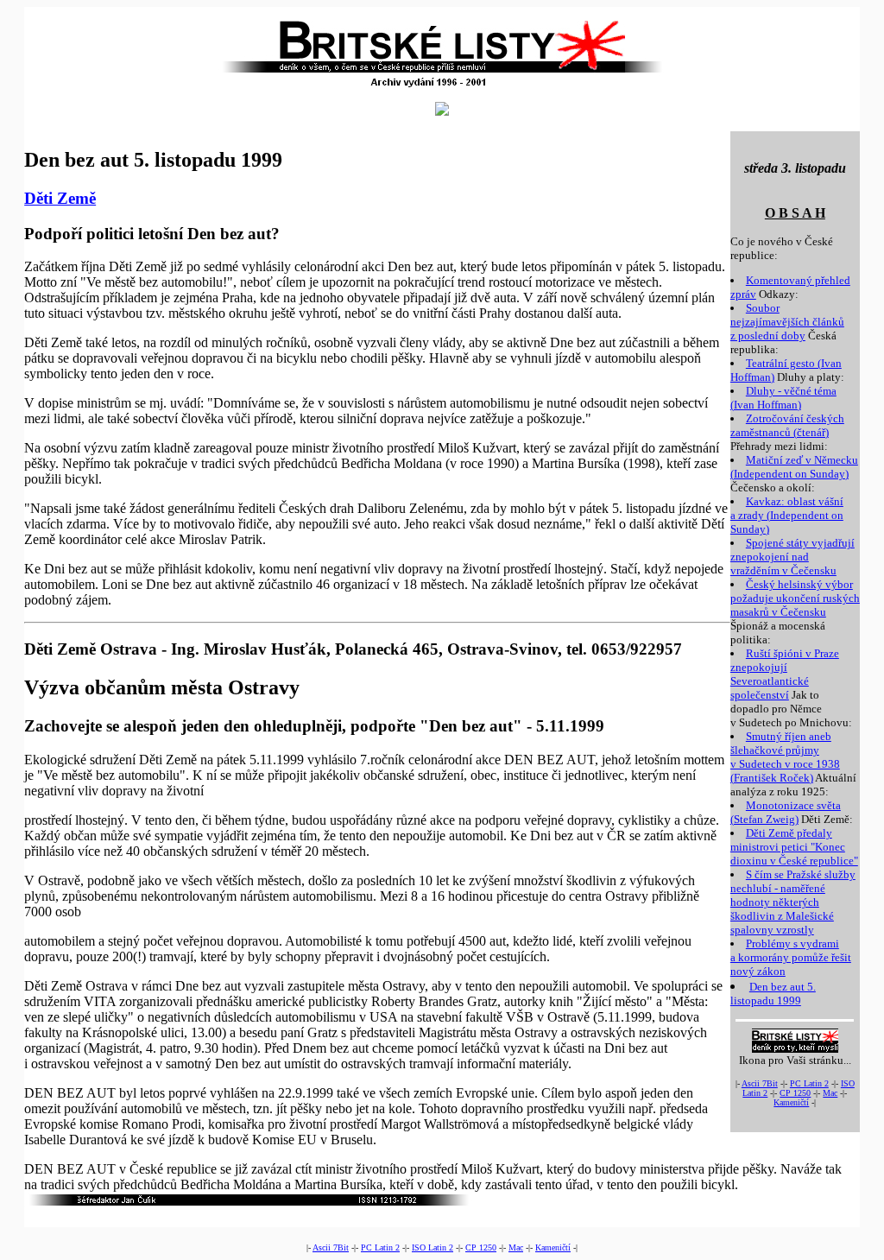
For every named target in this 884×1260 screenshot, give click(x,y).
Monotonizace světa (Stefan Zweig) (785, 812)
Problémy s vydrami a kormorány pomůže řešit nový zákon (790, 957)
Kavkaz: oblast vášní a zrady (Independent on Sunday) (786, 515)
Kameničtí (791, 1102)
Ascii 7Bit (760, 1083)
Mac (830, 1093)
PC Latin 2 (809, 1083)
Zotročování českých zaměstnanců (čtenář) (787, 425)
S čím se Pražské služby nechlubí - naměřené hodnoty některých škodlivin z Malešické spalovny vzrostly (793, 902)
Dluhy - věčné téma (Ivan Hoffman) (783, 397)
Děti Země (60, 198)
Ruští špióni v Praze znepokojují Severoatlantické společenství (784, 674)
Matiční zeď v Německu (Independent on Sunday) (794, 466)
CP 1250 (795, 1093)
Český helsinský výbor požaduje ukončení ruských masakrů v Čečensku (795, 598)
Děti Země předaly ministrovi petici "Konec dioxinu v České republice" (794, 846)
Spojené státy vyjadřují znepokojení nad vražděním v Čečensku (792, 556)
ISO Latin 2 (432, 1247)
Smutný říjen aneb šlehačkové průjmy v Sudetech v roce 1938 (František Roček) (785, 757)
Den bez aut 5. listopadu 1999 (773, 993)
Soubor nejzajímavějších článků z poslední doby (787, 321)
